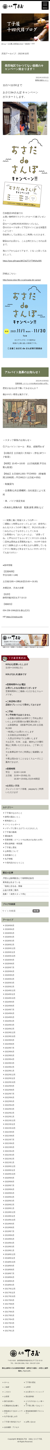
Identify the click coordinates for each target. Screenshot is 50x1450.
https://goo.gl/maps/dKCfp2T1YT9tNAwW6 (22, 261)
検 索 (36, 911)
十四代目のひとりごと (14, 863)
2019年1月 (9, 1250)
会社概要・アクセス (11, 1427)
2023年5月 (9, 1055)
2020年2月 (9, 1204)
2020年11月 (10, 1170)
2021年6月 (9, 1143)
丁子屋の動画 (11, 832)
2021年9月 (9, 1132)
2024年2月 (9, 1029)
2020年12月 (10, 1166)
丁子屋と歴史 (11, 847)
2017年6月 (9, 1312)
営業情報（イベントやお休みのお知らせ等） (24, 840)
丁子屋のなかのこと (13, 813)
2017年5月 (9, 1315)
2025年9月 (9, 960)
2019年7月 (9, 1231)
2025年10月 (10, 956)
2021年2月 (9, 1159)
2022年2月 (9, 1113)
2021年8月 (9, 1136)
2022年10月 (10, 1082)
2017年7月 (9, 1308)
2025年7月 (9, 967)
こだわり (7, 1392)
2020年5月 (9, 1193)
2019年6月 (9, 1235)
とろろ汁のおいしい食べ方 (35, 1402)
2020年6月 (9, 1189)
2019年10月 (10, 1220)
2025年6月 (9, 971)
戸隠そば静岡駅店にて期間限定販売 (18, 878)
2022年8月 (9, 1090)
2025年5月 (9, 975)
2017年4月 (9, 1319)
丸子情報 (9, 859)
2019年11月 (10, 1216)
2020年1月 (9, 1208)
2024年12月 (10, 990)
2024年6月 (9, 1013)
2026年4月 (9, 937)
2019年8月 (9, 1227)
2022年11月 (10, 1078)
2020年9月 (9, 1178)
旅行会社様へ (9, 1401)
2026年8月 (9, 925)
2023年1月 (9, 1071)
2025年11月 (10, 952)
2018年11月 (10, 1258)
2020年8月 (9, 1181)
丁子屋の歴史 (31, 1382)
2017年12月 (10, 1289)
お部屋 (6, 1396)
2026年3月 (9, 941)
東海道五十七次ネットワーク (13, 1412)
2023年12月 (10, 1032)
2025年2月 (9, 986)
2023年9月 (9, 1040)
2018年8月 (9, 1269)
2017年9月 (9, 1300)
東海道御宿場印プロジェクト (35, 1412)
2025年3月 (9, 983)
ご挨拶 (6, 1387)
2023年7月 (9, 1048)
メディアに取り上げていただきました (21, 828)
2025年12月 (10, 948)
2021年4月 (9, 1151)
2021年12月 (10, 1120)
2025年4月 (9, 979)
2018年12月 (10, 1254)
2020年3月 (9, 1201)
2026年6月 (9, 929)
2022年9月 (9, 1086)
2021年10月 (10, 1128)
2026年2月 (9, 944)
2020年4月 (9, 1197)
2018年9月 (9, 1266)
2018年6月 (9, 1277)
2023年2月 (9, 1067)
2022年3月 (9, 1109)
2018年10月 (10, 1262)
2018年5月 (9, 1281)
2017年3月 (9, 1323)
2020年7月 (9, 1185)
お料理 (28, 1387)
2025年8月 (9, 963)
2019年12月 (10, 1212)
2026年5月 (9, 933)
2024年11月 (10, 994)
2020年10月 (10, 1174)
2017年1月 (9, 1331)
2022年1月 (9, 1116)
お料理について (11, 851)
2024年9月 (9, 1002)
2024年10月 (10, 998)
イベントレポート (12, 824)
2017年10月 (10, 1296)
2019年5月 (9, 1239)
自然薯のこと (11, 855)
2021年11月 (10, 1124)
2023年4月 (9, 1059)
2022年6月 (9, 1097)
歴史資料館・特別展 (13, 843)
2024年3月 (9, 1025)
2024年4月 (9, 1021)
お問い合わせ (31, 1422)
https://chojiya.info (14, 617)
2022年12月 (10, 1074)
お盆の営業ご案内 (10, 890)
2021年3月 (9, 1155)
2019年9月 (9, 1224)
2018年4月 (9, 1285)
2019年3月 (9, 1246)
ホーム (6, 1382)
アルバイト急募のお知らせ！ (23, 372)
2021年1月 (9, 1162)
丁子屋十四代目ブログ (12, 1422)
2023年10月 (10, 1036)
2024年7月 (9, 1009)
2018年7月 (9, 1273)
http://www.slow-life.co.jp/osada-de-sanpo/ (22, 280)
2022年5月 (9, 1101)
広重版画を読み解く (11, 1406)
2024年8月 (9, 1006)
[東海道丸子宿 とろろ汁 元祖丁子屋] (13, 8)
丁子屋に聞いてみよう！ (35, 1406)
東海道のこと (11, 821)
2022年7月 (9, 1094)
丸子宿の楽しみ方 (11, 1416)
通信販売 (9, 836)
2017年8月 (9, 1304)
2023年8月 (9, 1044)
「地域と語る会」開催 (12, 886)
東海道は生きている (11, 882)
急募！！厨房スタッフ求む (14, 894)
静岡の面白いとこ (12, 817)
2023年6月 (9, 1051)
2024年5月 (9, 1017)
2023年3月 (9, 1063)
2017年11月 (10, 1292)
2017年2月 (9, 1327)
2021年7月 (9, 1139)
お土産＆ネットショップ (35, 1392)
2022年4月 (9, 1105)
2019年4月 (9, 1243)
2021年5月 (9, 1147)
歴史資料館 (30, 1396)
